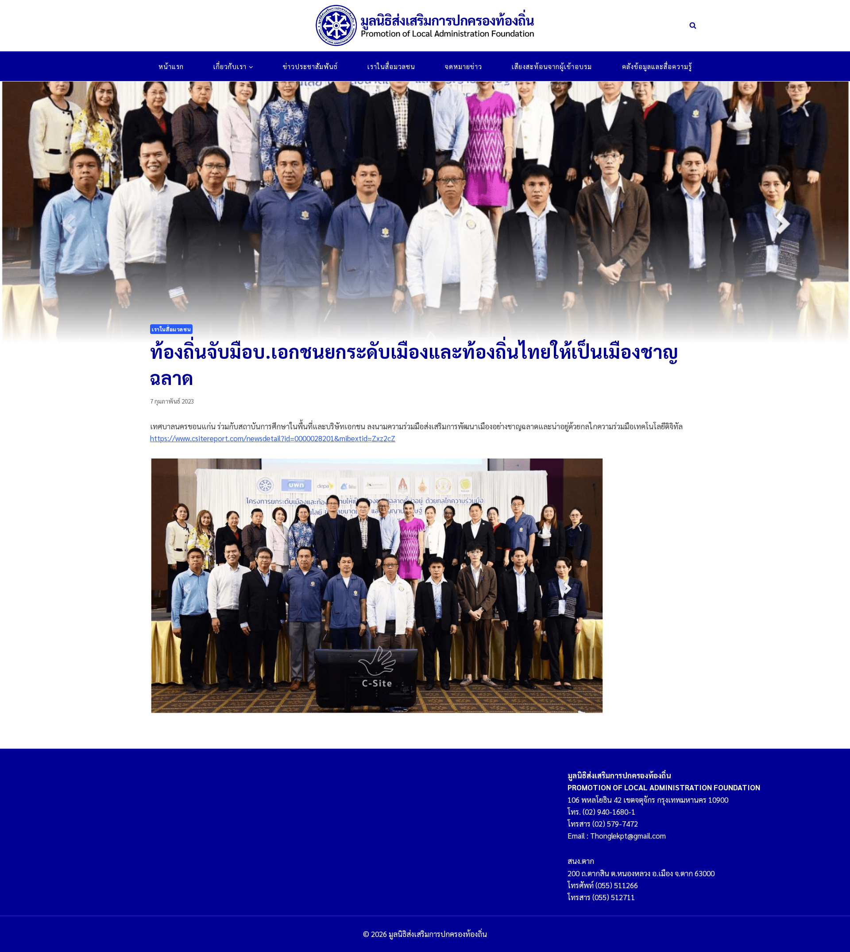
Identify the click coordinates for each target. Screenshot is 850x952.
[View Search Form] (693, 26)
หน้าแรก (171, 66)
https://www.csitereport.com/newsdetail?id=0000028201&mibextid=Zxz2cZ (272, 438)
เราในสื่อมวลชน (391, 66)
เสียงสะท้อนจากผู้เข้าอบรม (552, 66)
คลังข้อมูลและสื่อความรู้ (657, 66)
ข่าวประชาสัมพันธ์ (310, 66)
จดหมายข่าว (463, 66)
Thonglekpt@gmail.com (628, 835)
